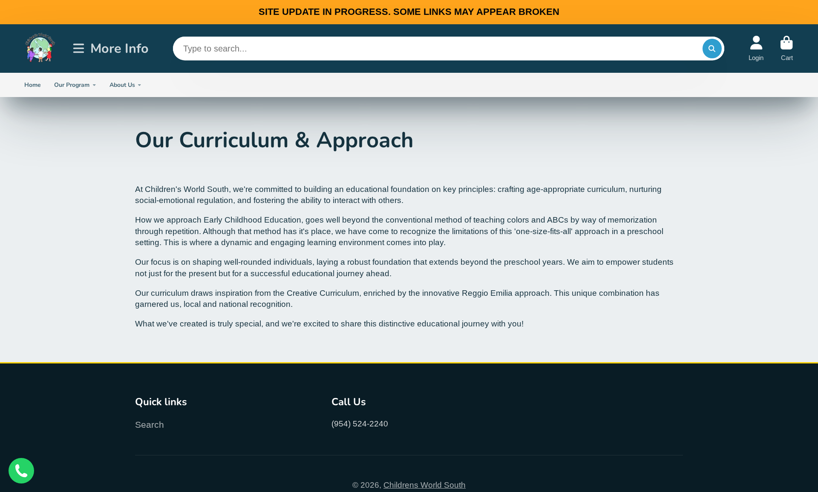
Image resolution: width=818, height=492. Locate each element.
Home (32, 85)
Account (756, 48)
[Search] (712, 48)
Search (149, 424)
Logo (40, 48)
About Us (122, 85)
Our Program (71, 85)
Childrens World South (424, 485)
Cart (786, 48)
